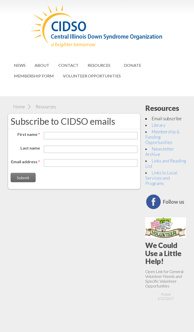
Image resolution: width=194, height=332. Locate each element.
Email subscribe (167, 118)
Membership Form (34, 75)
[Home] (97, 2)
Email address (25, 161)
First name (28, 134)
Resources (99, 65)
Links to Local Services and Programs (161, 178)
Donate (132, 65)
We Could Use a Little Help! (163, 253)
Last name (30, 148)
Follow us (173, 202)
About (42, 65)
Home (19, 106)
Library (158, 125)
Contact (68, 65)
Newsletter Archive (159, 151)
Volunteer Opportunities (92, 75)
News (20, 65)
